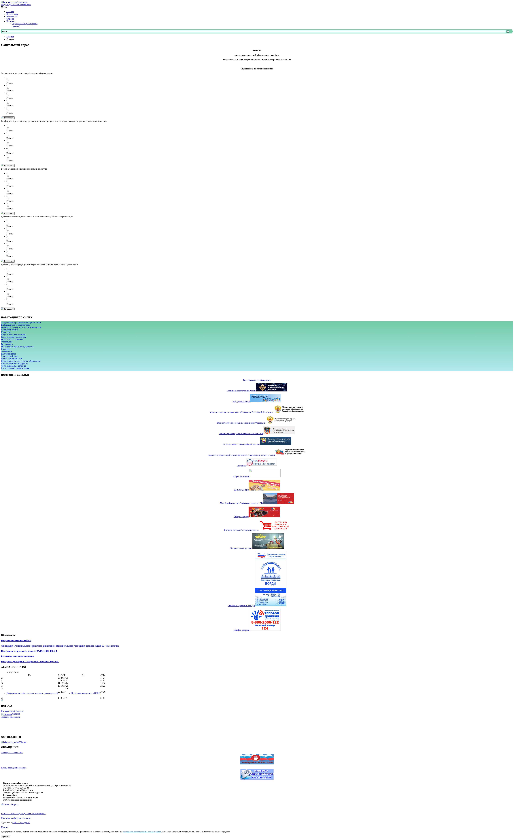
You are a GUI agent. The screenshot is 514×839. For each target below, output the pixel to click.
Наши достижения (9, 330)
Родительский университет (13, 337)
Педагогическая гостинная (13, 334)
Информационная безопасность (15, 325)
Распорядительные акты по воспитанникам (21, 327)
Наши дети (6, 332)
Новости (5, 349)
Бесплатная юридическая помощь (17, 656)
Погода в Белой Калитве (12, 711)
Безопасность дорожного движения (17, 346)
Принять (5, 837)
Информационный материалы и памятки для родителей (32, 693)
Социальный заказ (9, 356)
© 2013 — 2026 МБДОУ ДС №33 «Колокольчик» (23, 813)
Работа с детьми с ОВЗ (11, 358)
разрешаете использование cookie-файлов (142, 832)
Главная (10, 37)
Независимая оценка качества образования (20, 361)
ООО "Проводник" (21, 822)
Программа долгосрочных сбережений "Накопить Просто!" (30, 661)
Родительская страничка (12, 339)
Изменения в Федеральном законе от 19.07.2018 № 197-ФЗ (29, 651)
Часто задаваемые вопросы (13, 366)
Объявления (6, 351)
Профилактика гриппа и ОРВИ (16, 640)
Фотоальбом (6, 342)
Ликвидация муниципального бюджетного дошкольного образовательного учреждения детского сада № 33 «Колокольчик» (60, 646)
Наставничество (8, 354)
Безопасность (7, 344)
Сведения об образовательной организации (21, 322)
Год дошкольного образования (15, 368)
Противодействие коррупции (14, 363)
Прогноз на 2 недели (10, 717)
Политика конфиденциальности (15, 818)
